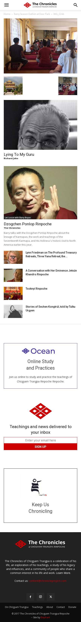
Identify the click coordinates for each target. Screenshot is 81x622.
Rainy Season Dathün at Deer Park (32, 14)
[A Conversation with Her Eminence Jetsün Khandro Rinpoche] (13, 275)
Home (7, 14)
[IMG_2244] (40, 72)
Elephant (45, 617)
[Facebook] (30, 597)
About (49, 607)
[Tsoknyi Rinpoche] (13, 293)
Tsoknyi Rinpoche (36, 288)
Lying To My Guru (19, 154)
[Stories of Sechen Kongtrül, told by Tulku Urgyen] (13, 311)
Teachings (37, 607)
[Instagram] (40, 597)
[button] (6, 5)
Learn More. (63, 573)
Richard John (11, 158)
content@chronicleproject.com (47, 581)
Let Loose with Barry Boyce (18, 217)
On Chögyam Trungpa (16, 607)
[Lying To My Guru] (40, 125)
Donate (72, 607)
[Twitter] (50, 597)
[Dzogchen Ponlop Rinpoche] (40, 192)
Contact (61, 607)
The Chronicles (12, 227)
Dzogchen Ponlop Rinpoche (28, 224)
